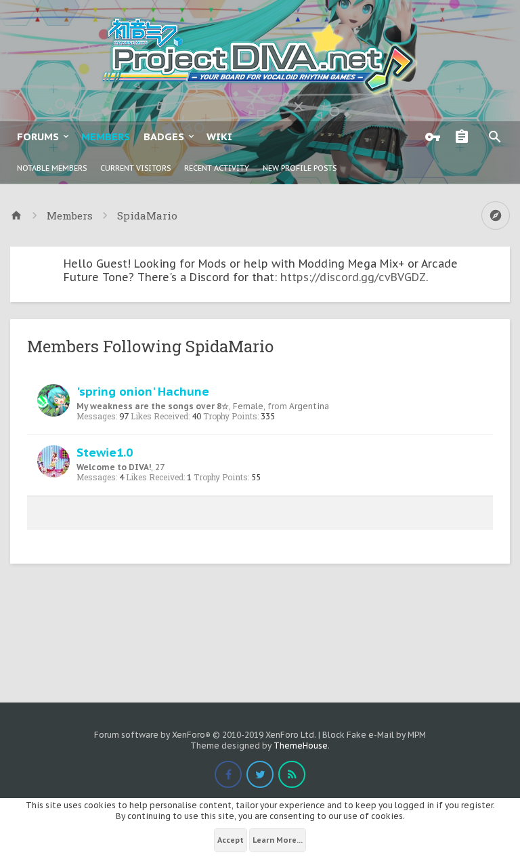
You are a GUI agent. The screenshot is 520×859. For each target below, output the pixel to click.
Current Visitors (135, 168)
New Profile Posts (300, 168)
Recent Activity (216, 168)
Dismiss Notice (501, 260)
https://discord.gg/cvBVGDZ (353, 277)
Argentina (309, 406)
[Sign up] (465, 136)
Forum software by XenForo (205, 735)
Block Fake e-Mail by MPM (374, 735)
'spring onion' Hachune (143, 391)
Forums (38, 136)
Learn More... (278, 840)
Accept (230, 840)
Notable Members (52, 168)
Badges (164, 136)
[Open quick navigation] (495, 215)
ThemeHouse (301, 745)
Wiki (219, 136)
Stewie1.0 (105, 452)
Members (105, 136)
